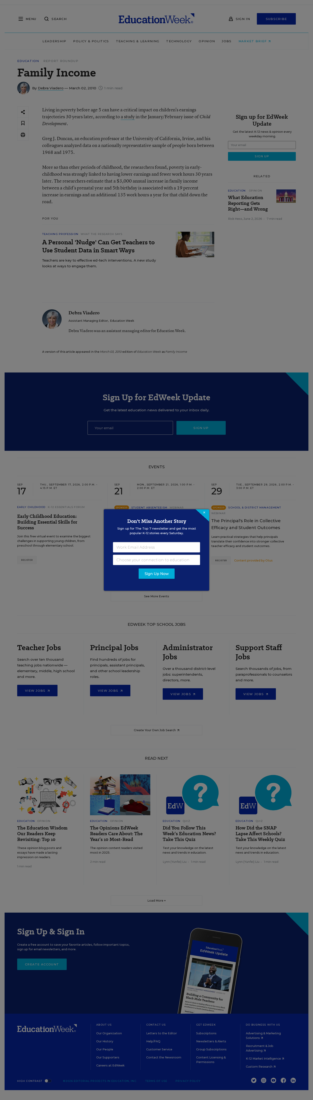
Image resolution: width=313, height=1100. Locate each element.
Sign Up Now (157, 574)
